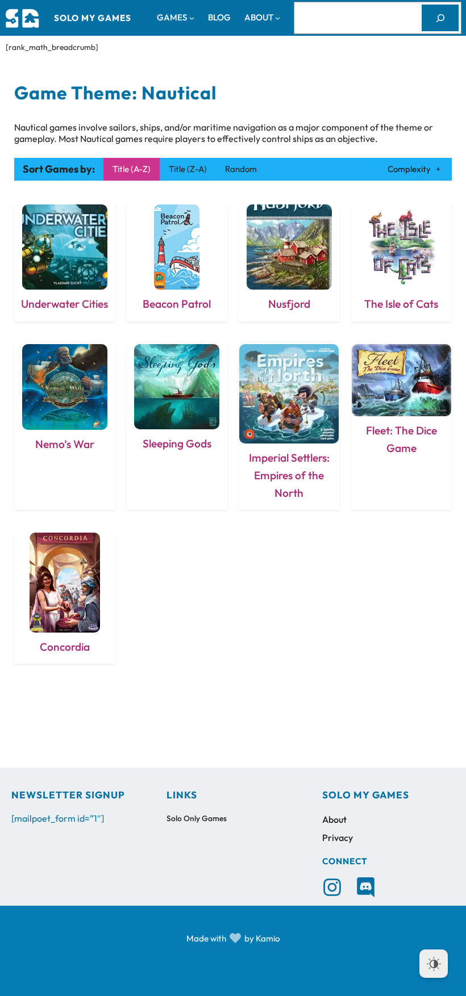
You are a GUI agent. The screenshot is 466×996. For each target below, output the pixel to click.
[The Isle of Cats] (401, 262)
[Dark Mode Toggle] (433, 963)
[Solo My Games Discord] (366, 887)
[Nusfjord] (289, 262)
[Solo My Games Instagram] (332, 887)
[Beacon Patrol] (177, 262)
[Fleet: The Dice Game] (401, 427)
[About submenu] (277, 17)
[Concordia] (64, 598)
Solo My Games (92, 17)
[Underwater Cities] (64, 262)
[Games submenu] (191, 17)
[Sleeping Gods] (177, 427)
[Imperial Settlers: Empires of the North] (289, 427)
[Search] (440, 18)
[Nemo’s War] (64, 427)
